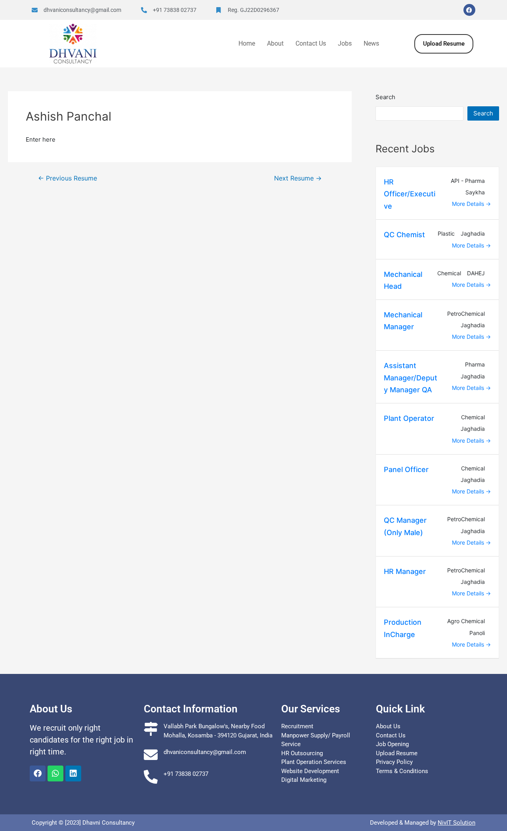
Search (385, 97)
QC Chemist (404, 234)
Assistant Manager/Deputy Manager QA (410, 377)
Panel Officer (406, 469)
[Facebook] (469, 10)
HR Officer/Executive (409, 194)
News (371, 43)
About (275, 43)
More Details (469, 203)
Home (246, 43)
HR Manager (405, 571)
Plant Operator (409, 418)
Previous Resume (67, 178)
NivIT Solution (456, 822)
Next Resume (298, 178)
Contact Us (310, 43)
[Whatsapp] (55, 773)
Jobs (345, 43)
